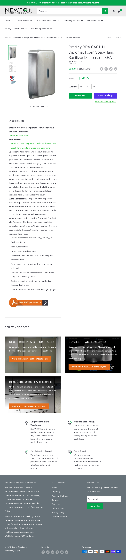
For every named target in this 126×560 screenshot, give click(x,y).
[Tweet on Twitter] (111, 69)
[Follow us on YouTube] (62, 552)
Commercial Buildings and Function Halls (28, 37)
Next (117, 37)
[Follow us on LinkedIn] (66, 552)
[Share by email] (115, 69)
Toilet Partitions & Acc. (46, 20)
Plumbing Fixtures (72, 20)
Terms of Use (57, 508)
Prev (109, 37)
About (7, 20)
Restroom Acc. (93, 20)
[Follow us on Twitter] (48, 552)
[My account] (114, 11)
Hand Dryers (23, 20)
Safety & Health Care (14, 28)
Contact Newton (59, 516)
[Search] (105, 11)
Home (7, 37)
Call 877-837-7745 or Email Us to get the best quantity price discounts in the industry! (63, 2)
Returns (55, 499)
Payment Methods (60, 495)
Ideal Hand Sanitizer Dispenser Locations (30, 147)
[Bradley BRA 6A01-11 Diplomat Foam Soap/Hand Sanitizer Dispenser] (33, 302)
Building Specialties (40, 28)
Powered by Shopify (12, 550)
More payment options (105, 101)
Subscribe (95, 506)
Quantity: (73, 86)
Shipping (56, 491)
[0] (119, 11)
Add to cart (80, 95)
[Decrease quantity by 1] (81, 86)
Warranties (57, 504)
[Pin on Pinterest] (106, 69)
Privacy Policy (58, 512)
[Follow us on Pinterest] (57, 552)
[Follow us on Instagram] (52, 552)
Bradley (72, 69)
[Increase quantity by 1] (94, 86)
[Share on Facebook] (101, 69)
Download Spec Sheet (19, 135)
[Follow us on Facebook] (43, 552)
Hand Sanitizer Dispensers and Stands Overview (33, 143)
